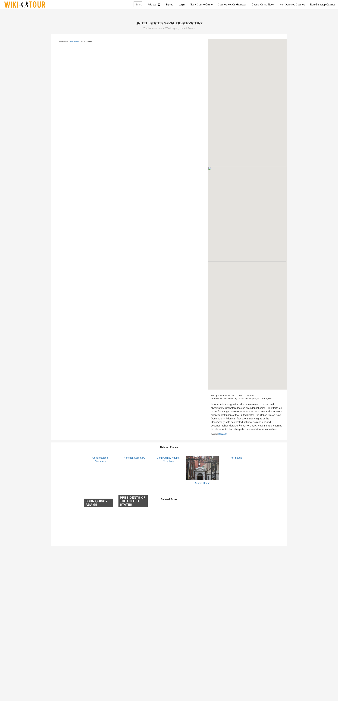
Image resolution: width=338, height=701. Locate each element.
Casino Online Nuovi (263, 4)
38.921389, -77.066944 (243, 395)
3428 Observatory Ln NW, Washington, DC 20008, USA (246, 398)
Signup (169, 4)
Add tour (153, 4)
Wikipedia (222, 433)
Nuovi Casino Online (201, 4)
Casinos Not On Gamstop (232, 4)
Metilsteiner (74, 41)
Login (182, 4)
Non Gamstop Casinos (292, 4)
